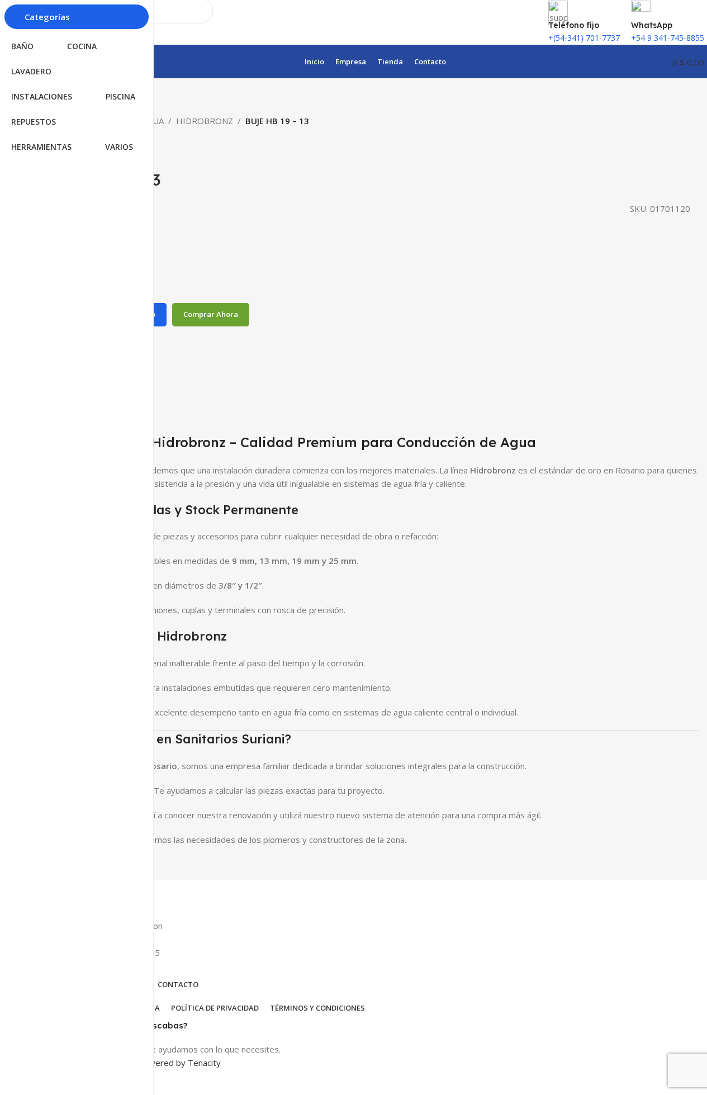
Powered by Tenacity (179, 1062)
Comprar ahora (210, 314)
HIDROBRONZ (204, 120)
